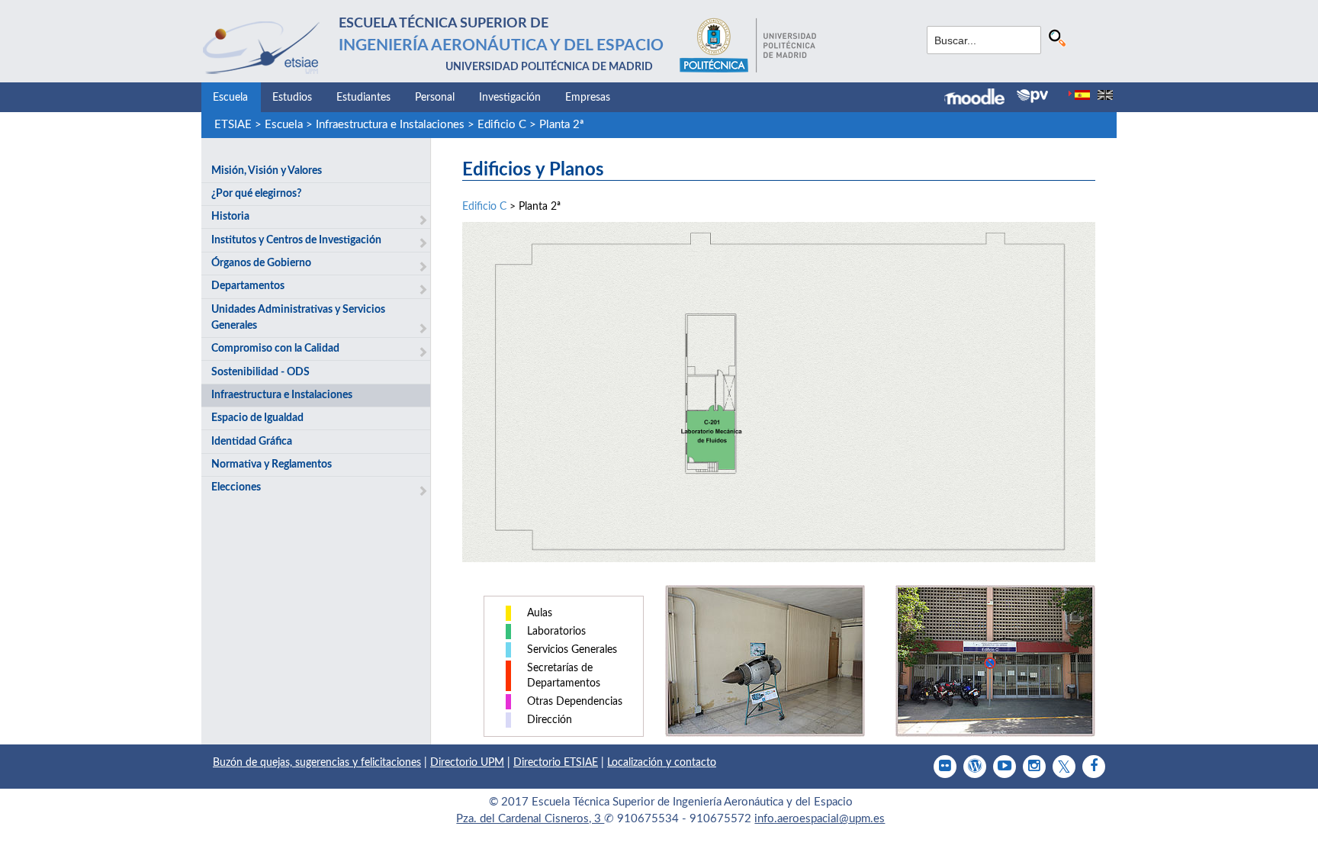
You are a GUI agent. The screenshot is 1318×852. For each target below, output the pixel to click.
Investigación (510, 97)
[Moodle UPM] (980, 98)
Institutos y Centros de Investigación (296, 240)
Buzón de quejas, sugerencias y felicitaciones (317, 762)
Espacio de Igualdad (257, 418)
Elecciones (236, 487)
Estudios (292, 97)
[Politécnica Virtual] (1032, 96)
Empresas (587, 97)
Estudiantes (363, 97)
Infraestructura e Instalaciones (390, 124)
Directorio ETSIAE (555, 762)
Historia (230, 216)
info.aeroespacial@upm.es (819, 819)
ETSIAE (233, 124)
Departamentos (247, 286)
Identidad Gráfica (251, 441)
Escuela (230, 97)
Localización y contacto (661, 762)
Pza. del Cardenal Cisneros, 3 (530, 819)
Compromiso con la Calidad (275, 348)
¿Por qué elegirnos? (256, 193)
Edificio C (501, 124)
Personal (435, 97)
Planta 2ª (561, 124)
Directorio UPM (467, 762)
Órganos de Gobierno (261, 263)
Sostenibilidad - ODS (260, 372)
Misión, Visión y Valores (266, 171)
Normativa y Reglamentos (271, 464)
